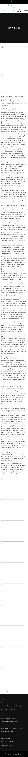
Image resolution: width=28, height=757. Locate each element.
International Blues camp (9, 735)
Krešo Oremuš (21, 692)
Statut (3, 702)
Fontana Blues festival (8, 742)
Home (3, 699)
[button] (14, 2)
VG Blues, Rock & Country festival (11, 725)
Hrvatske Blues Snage (14, 753)
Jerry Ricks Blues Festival (8, 718)
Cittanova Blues (6, 738)
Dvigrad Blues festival (7, 731)
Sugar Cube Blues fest (8, 745)
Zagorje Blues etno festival (9, 721)
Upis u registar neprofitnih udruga (11, 706)
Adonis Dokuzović (7, 692)
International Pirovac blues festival (12, 728)
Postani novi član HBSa (8, 709)
